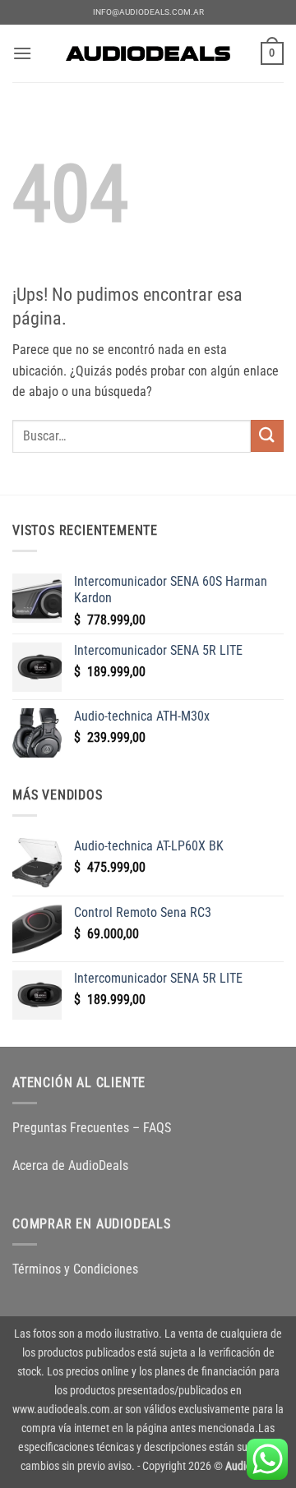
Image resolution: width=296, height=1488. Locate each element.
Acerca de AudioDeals (70, 1165)
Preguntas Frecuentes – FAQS (91, 1128)
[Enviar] (267, 436)
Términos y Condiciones (75, 1269)
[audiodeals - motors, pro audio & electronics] (148, 53)
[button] (22, 53)
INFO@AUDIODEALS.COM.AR (148, 11)
